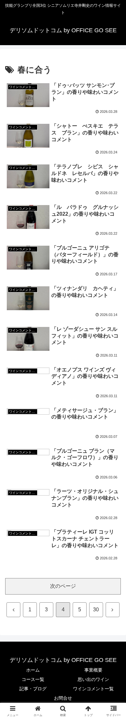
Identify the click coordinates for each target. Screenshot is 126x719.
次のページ (63, 586)
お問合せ (63, 698)
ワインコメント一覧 (93, 688)
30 (96, 609)
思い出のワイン (93, 679)
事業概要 (93, 670)
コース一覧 (33, 679)
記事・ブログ (33, 688)
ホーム (33, 670)
